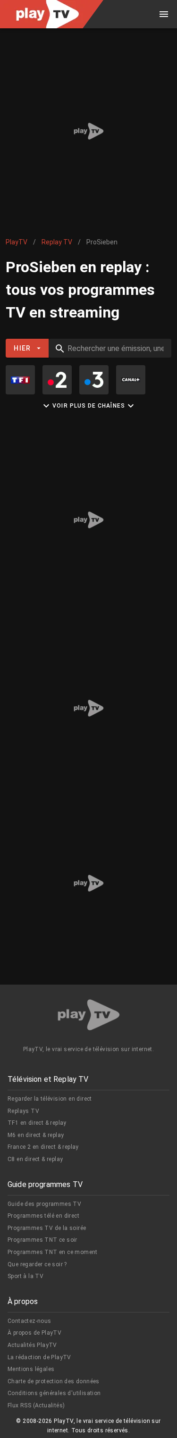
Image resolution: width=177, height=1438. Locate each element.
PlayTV (16, 242)
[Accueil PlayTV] (88, 1016)
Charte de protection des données (54, 1381)
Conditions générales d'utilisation (54, 1393)
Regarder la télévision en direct (50, 1098)
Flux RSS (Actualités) (36, 1405)
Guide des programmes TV (44, 1204)
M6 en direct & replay (36, 1135)
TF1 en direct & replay (37, 1123)
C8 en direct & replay (35, 1159)
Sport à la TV (25, 1276)
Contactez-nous (29, 1321)
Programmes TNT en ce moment (53, 1252)
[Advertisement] (88, 130)
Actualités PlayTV (32, 1345)
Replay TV (57, 242)
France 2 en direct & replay (43, 1147)
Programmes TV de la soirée (47, 1228)
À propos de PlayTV (34, 1332)
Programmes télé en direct (43, 1215)
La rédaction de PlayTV (39, 1357)
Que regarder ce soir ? (37, 1264)
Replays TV (23, 1111)
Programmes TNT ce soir (42, 1240)
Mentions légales (31, 1369)
